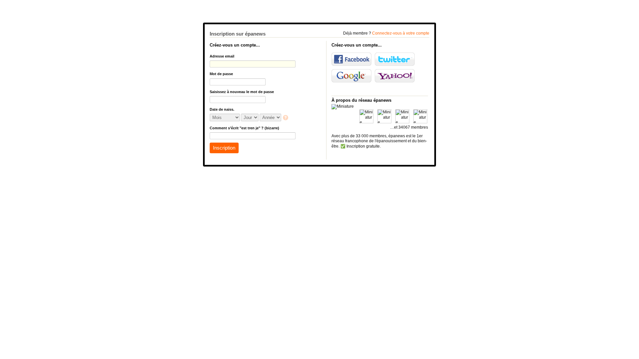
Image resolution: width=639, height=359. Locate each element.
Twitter (395, 59)
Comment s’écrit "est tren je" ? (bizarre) (244, 128)
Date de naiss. (222, 109)
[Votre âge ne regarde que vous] (286, 118)
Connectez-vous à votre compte (400, 33)
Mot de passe (221, 74)
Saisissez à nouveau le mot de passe (242, 92)
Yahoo (395, 75)
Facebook (351, 59)
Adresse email (222, 56)
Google (351, 75)
